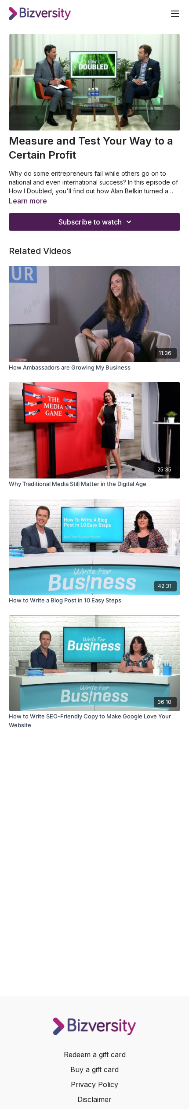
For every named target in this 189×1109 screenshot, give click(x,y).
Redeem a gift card (95, 1054)
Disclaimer (94, 1099)
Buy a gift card (94, 1069)
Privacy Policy (94, 1084)
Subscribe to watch (90, 221)
